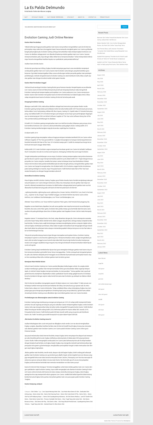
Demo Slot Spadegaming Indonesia (54, 396)
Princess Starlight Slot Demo (52, 399)
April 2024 (100, 166)
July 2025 (100, 115)
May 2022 (100, 233)
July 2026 (100, 78)
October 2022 (101, 226)
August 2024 (101, 152)
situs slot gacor (103, 294)
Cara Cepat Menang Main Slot (51, 391)
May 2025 (100, 122)
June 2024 (100, 159)
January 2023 (101, 216)
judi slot (100, 279)
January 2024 (101, 176)
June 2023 (100, 199)
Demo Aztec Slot (38, 394)
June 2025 (100, 118)
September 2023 (102, 189)
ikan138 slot (102, 258)
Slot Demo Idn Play (40, 401)
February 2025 (101, 132)
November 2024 (102, 142)
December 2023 (102, 179)
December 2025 (102, 98)
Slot (26, 17)
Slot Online (34, 391)
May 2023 (100, 203)
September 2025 (102, 108)
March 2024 (100, 169)
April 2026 (100, 85)
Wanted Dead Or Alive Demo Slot (54, 404)
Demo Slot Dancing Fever (52, 394)
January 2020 (101, 246)
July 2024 (100, 156)
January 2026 (101, 95)
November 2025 (102, 102)
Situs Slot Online (37, 17)
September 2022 (102, 230)
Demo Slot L (83, 394)
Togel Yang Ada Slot (37, 404)
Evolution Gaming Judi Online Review (49, 37)
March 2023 (100, 209)
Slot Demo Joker (52, 401)
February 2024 (101, 172)
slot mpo (101, 309)
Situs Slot (70, 17)
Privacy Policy (104, 17)
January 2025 (101, 135)
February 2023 (101, 213)
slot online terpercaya (104, 284)
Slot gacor (101, 315)
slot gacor (101, 268)
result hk (100, 273)
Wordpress (127, 420)
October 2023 (101, 186)
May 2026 (100, 81)
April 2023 (100, 206)
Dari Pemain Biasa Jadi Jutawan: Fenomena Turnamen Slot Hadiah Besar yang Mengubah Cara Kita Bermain (112, 51)
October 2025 (101, 105)
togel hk (100, 263)
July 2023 (100, 196)
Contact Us (92, 17)
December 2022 (102, 220)
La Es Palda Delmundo (45, 7)
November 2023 (102, 183)
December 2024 (102, 139)
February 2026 (101, 92)
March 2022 (100, 240)
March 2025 (100, 129)
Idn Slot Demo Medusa (73, 396)
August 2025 (101, 112)
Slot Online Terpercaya (55, 17)
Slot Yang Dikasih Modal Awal (67, 401)
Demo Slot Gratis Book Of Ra (69, 394)
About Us (81, 17)
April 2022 (100, 236)
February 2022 (101, 243)
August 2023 (101, 193)
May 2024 (100, 162)
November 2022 (102, 223)
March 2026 (100, 88)
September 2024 (102, 149)
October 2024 (101, 146)
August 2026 (101, 75)
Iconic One (107, 420)
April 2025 (100, 125)
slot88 (100, 299)
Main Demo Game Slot (36, 399)
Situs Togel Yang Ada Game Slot (72, 399)
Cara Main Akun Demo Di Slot (70, 391)
